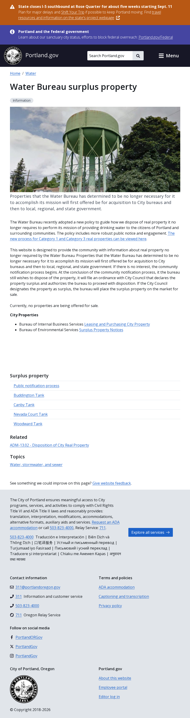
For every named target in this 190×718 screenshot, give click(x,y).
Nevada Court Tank (31, 414)
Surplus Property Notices (101, 329)
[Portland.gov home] (31, 55)
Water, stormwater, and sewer (36, 464)
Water (30, 73)
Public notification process (36, 385)
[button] (168, 55)
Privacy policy (110, 605)
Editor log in (109, 696)
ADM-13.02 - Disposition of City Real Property (49, 445)
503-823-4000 (61, 527)
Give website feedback (111, 483)
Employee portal (113, 687)
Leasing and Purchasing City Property (117, 324)
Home (15, 73)
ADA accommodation (117, 587)
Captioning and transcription (124, 596)
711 (102, 527)
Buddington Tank (29, 395)
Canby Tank (24, 404)
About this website (115, 678)
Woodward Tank (28, 423)
